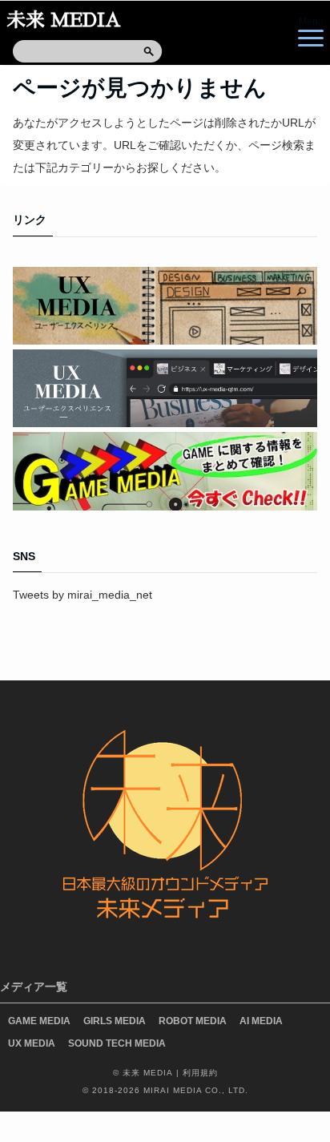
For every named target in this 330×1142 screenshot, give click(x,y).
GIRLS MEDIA (114, 1021)
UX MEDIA (31, 1043)
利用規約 (200, 1072)
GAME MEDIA (39, 1021)
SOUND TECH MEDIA (117, 1043)
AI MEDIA (261, 1021)
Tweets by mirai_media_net (82, 594)
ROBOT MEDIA (193, 1021)
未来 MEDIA (63, 20)
